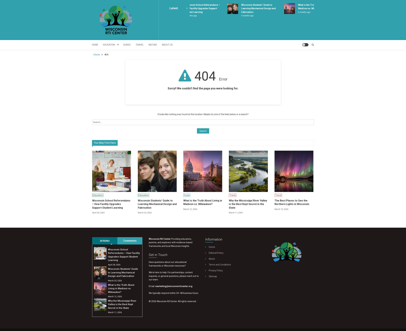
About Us (167, 44)
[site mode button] (305, 44)
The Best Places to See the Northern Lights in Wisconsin (292, 202)
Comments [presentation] (130, 240)
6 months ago (301, 12)
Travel (140, 44)
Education (109, 44)
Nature (153, 44)
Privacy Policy (216, 270)
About (212, 258)
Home (95, 44)
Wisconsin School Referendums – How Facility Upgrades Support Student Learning (199, 8)
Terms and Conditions (220, 264)
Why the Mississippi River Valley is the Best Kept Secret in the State (248, 204)
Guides (127, 44)
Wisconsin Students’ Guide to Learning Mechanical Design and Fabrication (255, 8)
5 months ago (244, 16)
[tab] (104, 240)
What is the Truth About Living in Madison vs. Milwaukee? (202, 202)
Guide (187, 195)
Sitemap (213, 276)
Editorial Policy (216, 253)
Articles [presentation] (105, 240)
